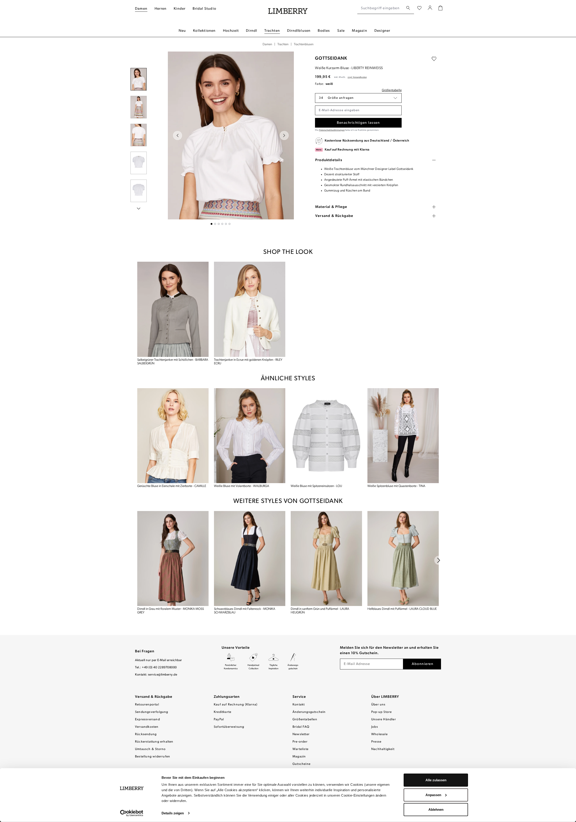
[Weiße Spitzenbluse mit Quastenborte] (403, 435)
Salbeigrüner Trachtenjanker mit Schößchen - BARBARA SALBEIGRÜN (172, 361)
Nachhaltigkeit (382, 749)
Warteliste (300, 749)
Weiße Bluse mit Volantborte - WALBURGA (241, 486)
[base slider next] (438, 560)
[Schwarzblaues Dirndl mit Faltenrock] (249, 558)
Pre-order (300, 741)
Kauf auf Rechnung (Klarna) (235, 704)
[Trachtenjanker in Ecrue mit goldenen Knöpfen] (249, 309)
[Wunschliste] (419, 8)
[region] (220, 138)
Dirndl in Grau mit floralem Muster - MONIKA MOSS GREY (170, 610)
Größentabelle (392, 90)
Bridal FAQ (300, 727)
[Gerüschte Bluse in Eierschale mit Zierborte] (173, 435)
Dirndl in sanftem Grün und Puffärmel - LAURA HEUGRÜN (320, 610)
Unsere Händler (383, 719)
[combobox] (380, 8)
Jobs (374, 727)
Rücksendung (146, 734)
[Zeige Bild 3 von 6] (219, 224)
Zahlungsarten (227, 697)
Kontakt (298, 704)
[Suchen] (408, 8)
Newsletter (301, 734)
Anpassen (433, 795)
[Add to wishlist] (434, 58)
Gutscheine (301, 764)
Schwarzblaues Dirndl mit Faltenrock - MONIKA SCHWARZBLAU (244, 610)
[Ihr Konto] (430, 8)
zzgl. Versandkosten (357, 77)
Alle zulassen (435, 780)
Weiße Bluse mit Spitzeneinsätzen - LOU (316, 486)
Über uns (378, 704)
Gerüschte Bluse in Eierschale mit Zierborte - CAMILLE (171, 486)
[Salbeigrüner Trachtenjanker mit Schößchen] (173, 309)
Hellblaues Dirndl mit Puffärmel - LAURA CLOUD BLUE (402, 609)
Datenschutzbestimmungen (332, 130)
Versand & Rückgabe (153, 697)
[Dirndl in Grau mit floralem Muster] (173, 558)
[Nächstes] (284, 135)
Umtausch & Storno (150, 749)
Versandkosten (147, 727)
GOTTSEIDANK (331, 58)
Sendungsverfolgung (151, 712)
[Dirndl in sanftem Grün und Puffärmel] (326, 558)
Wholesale (379, 734)
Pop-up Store (381, 712)
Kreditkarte (222, 712)
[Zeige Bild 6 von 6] (229, 224)
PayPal (219, 719)
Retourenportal (147, 704)
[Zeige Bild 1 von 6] (211, 224)
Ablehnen (435, 809)
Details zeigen (173, 813)
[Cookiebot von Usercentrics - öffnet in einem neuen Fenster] (131, 813)
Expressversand (147, 719)
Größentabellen (304, 719)
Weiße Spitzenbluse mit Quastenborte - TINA (396, 486)
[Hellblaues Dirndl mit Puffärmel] (403, 558)
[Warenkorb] (440, 8)
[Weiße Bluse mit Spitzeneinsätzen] (326, 435)
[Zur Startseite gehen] (288, 8)
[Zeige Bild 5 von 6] (226, 224)
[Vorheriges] (177, 135)
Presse (376, 741)
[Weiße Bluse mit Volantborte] (249, 435)
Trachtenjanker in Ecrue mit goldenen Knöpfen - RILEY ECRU (248, 361)
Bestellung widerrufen (152, 756)
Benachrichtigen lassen (358, 123)
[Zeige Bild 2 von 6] (215, 224)
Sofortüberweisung (229, 727)
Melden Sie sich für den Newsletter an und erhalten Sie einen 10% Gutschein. (389, 650)
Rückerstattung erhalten (154, 741)
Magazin (299, 756)
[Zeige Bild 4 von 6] (222, 224)
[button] (358, 98)
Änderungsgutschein (309, 712)
